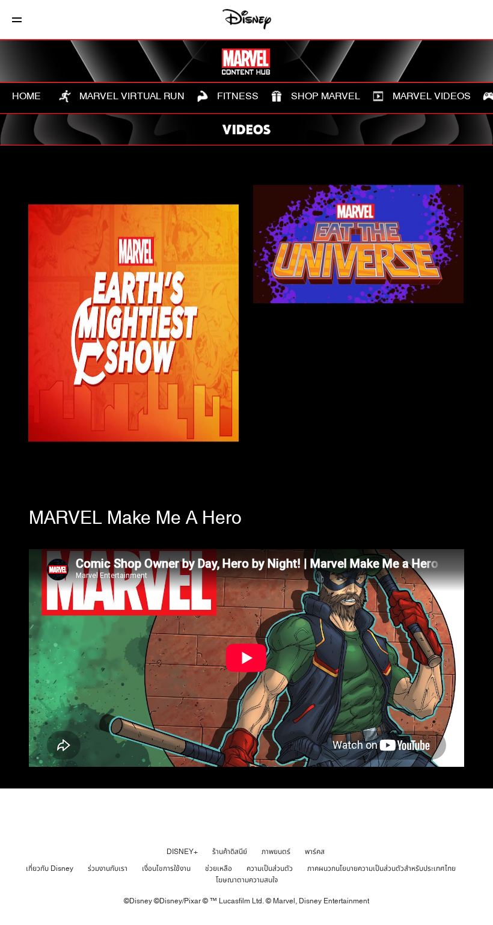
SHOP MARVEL (324, 96)
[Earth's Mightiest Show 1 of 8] (133, 323)
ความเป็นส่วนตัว (269, 868)
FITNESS (237, 96)
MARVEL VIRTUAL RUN (131, 96)
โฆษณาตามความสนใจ (247, 879)
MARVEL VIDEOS (430, 96)
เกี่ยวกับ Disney (49, 868)
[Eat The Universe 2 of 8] (358, 244)
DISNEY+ (182, 851)
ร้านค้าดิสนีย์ (229, 851)
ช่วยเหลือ (218, 868)
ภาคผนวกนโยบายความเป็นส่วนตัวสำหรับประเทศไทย (381, 868)
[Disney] (246, 19)
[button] (17, 19)
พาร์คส (315, 851)
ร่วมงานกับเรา (107, 868)
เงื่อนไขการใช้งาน (166, 868)
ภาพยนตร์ (276, 851)
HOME (26, 96)
